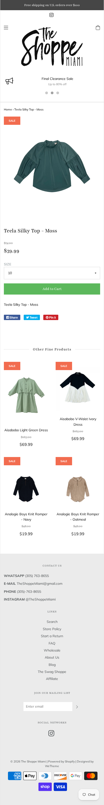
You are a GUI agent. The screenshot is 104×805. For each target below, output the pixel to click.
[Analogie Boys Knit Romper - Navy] (26, 484)
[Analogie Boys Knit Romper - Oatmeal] (78, 484)
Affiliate (52, 679)
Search (52, 621)
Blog (52, 664)
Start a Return (52, 636)
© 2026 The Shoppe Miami (28, 761)
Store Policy (52, 629)
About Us (52, 657)
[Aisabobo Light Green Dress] (26, 395)
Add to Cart (52, 289)
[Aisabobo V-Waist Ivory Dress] (78, 389)
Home (8, 109)
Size (7, 264)
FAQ (52, 643)
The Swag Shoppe (52, 671)
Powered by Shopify (61, 761)
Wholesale (52, 650)
